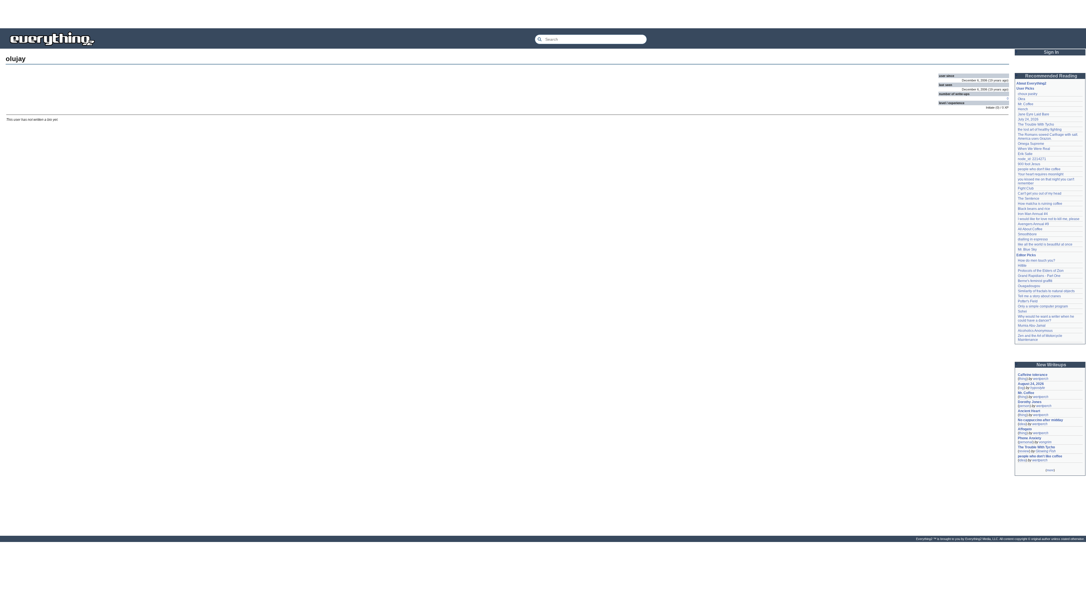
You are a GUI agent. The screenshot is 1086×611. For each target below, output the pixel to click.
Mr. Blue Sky (1027, 249)
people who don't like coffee (1039, 169)
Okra (1021, 99)
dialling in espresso (1033, 239)
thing (1023, 379)
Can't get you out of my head (1039, 193)
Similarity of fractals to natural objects (1046, 291)
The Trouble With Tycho (1036, 124)
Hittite (1022, 266)
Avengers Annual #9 (1033, 224)
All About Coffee (1030, 229)
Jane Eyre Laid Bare (1033, 114)
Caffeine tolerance (1033, 375)
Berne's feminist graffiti (1035, 281)
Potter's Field (1028, 301)
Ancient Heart (1029, 411)
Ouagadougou (1029, 286)
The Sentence (1028, 199)
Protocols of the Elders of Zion (1041, 271)
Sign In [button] (1051, 52)
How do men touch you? (1036, 261)
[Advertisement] (543, 14)
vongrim (1045, 442)
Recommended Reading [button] (1051, 76)
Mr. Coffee (1025, 104)
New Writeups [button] (1051, 364)
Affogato (1025, 429)
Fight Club (1026, 188)
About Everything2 (1031, 83)
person (1024, 406)
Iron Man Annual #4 (1033, 214)
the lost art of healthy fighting (1040, 130)
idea (1022, 424)
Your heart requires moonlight (1040, 174)
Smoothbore (1027, 234)
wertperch (1040, 379)
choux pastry (1027, 94)
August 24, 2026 (1031, 384)
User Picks (1025, 89)
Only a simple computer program (1043, 306)
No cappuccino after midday (1040, 420)
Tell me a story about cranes (1039, 296)
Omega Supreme (1031, 144)
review (1024, 451)
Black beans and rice (1034, 209)
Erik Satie (1025, 154)
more (1050, 470)
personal (1026, 442)
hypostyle (1037, 388)
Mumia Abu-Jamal (1032, 326)
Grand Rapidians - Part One (1039, 276)
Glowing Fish (1046, 451)
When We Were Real (1034, 149)
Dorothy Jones (1030, 402)
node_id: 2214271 (1032, 159)
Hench (1023, 109)
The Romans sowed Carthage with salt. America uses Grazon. (1048, 137)
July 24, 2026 (1028, 119)
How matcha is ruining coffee (1040, 204)
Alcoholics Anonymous (1035, 331)
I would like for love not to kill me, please (1048, 219)
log (1021, 388)
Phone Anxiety (1029, 438)
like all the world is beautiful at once (1045, 244)
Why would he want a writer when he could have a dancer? (1046, 318)
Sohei (1022, 311)
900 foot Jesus (1029, 164)
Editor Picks (1026, 255)
